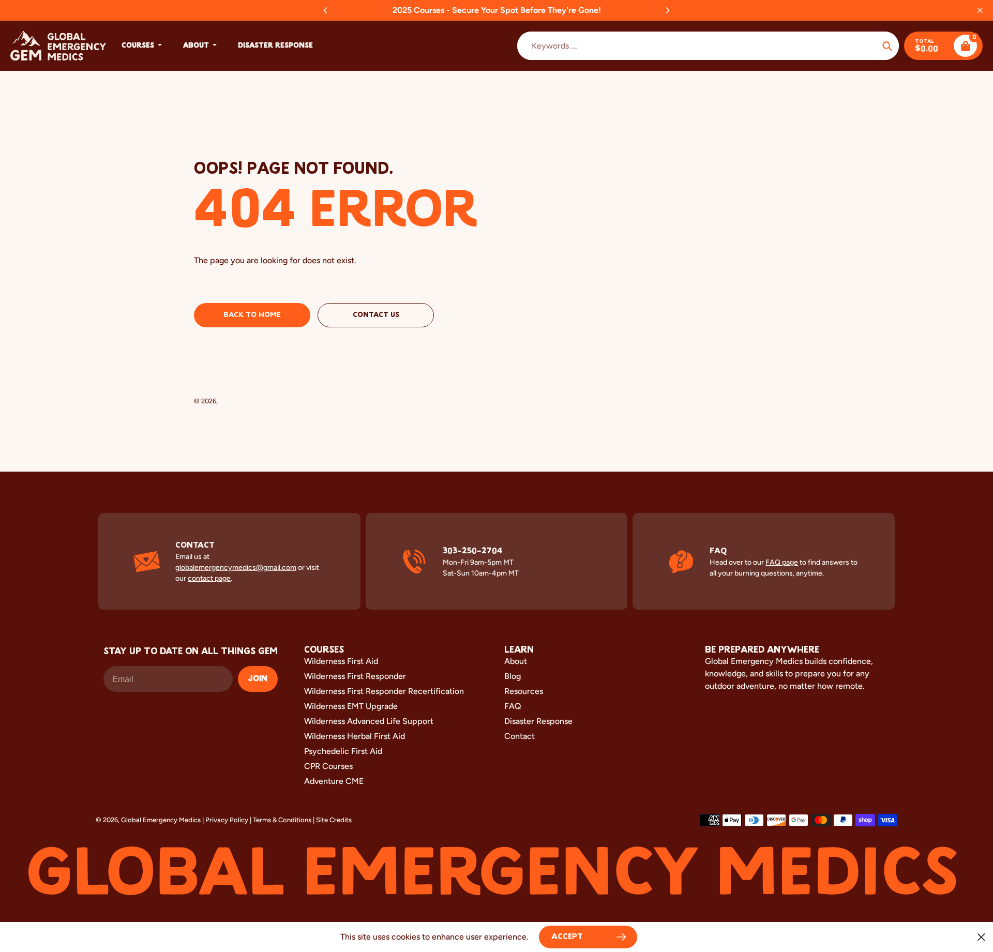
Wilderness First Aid (341, 661)
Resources (523, 691)
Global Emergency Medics (259, 401)
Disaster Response (538, 721)
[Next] (667, 10)
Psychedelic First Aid (343, 751)
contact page (209, 578)
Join (257, 679)
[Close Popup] (981, 936)
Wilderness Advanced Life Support (368, 721)
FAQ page (781, 562)
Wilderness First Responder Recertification (384, 691)
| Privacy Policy (225, 820)
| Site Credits (332, 820)
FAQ (512, 706)
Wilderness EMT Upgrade (351, 706)
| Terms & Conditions (280, 820)
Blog (512, 676)
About (515, 661)
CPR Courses (328, 766)
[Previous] (326, 10)
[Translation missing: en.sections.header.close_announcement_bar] (980, 10)
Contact (519, 736)
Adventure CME (334, 781)
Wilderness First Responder (355, 676)
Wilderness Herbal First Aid (354, 736)
